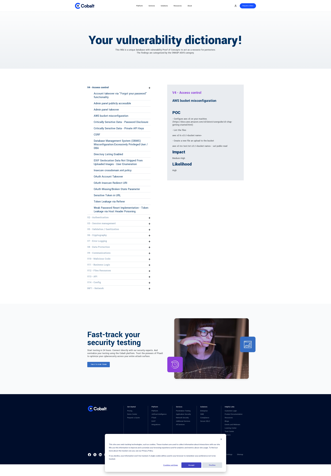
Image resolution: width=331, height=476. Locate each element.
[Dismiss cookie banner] (221, 439)
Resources (178, 6)
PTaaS (154, 418)
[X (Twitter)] (94, 454)
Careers (228, 435)
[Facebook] (89, 454)
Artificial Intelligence (159, 414)
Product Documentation (233, 414)
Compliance (204, 418)
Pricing (129, 411)
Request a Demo (247, 6)
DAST (154, 421)
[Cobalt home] (84, 6)
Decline (212, 465)
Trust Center (229, 431)
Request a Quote (133, 418)
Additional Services (183, 421)
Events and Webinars (232, 425)
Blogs (227, 421)
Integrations (156, 425)
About (189, 6)
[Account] (235, 6)
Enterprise (204, 411)
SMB (202, 414)
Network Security (182, 418)
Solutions (164, 6)
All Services (180, 425)
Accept (191, 465)
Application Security (183, 414)
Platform (139, 6)
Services (152, 6)
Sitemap (240, 454)
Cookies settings (170, 465)
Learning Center (230, 428)
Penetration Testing (183, 411)
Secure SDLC (205, 421)
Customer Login (231, 411)
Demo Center (132, 414)
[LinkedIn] (100, 454)
